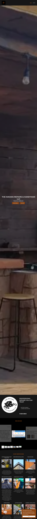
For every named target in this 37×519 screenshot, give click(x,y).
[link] (3, 2)
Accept (29, 516)
